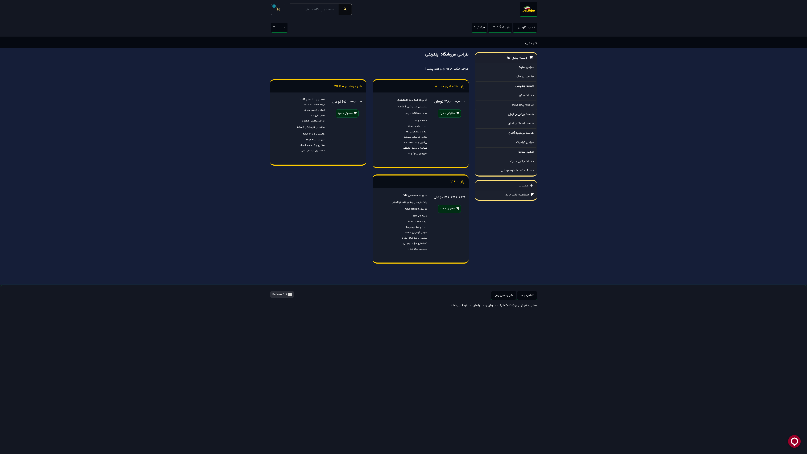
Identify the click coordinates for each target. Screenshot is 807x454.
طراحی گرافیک (525, 142)
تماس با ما (527, 295)
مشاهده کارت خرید (517, 195)
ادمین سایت (526, 152)
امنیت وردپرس (524, 86)
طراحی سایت (526, 67)
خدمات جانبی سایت (522, 161)
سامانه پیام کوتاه (523, 105)
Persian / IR (280, 294)
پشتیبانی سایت (524, 76)
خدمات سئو (526, 95)
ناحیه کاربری (526, 27)
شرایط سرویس (504, 295)
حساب (280, 27)
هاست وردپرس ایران (521, 114)
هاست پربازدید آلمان (521, 133)
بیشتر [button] (480, 27)
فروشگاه (503, 27)
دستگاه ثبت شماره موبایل (517, 170)
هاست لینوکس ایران (521, 123)
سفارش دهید (448, 113)
